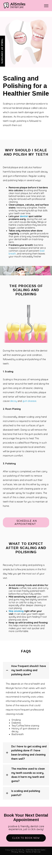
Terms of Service (33, 852)
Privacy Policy (18, 852)
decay (13, 401)
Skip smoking (16, 611)
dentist (24, 216)
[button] (26, 522)
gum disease (29, 401)
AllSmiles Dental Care (35, 850)
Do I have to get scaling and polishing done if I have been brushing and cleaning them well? (29, 752)
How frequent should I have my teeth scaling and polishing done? (28, 670)
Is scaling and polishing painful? (25, 793)
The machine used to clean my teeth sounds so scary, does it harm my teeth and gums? (28, 775)
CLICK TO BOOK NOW (26, 837)
